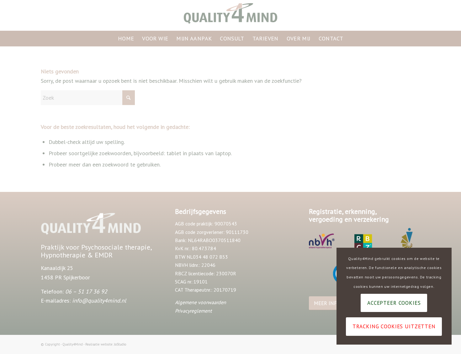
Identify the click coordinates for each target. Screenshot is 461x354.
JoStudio (120, 344)
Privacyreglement (193, 311)
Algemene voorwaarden (200, 302)
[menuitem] (126, 38)
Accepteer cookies (394, 302)
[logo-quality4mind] (230, 15)
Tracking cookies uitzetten (394, 326)
